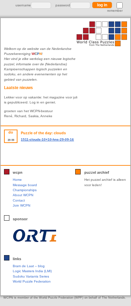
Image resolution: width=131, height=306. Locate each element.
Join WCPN (21, 205)
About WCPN (23, 195)
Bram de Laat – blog (29, 266)
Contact (19, 200)
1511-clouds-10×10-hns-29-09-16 (47, 139)
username (23, 5)
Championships (25, 190)
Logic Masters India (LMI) (32, 271)
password (62, 5)
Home (17, 179)
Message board (25, 185)
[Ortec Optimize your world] (34, 235)
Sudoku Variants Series (31, 276)
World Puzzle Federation (32, 281)
